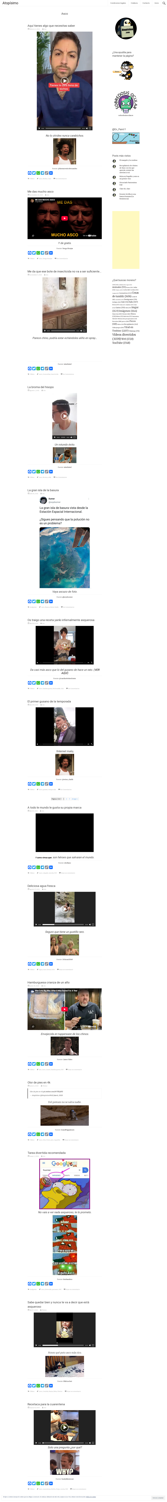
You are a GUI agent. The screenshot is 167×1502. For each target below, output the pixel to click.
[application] (64, 81)
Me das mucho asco (41, 191)
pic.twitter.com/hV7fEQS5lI (53, 1092)
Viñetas (134, 331)
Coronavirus (125, 293)
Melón (53, 1489)
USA (62, 688)
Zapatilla (57, 1140)
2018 (115, 284)
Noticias (127, 316)
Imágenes (33, 607)
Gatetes (130, 305)
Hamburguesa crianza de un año (49, 982)
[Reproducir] (39, 128)
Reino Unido (54, 607)
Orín (53, 969)
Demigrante (130, 299)
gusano (45, 789)
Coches (134, 290)
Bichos (45, 179)
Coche (126, 290)
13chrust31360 (67, 959)
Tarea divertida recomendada (47, 1152)
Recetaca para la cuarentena (46, 1404)
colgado (45, 873)
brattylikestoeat (68, 1479)
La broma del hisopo (41, 387)
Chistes (119, 290)
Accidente (122, 284)
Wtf (55, 873)
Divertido (48, 1289)
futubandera (67, 1279)
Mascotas (117, 314)
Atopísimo (10, 3)
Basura (47, 607)
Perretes (116, 321)
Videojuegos (118, 327)
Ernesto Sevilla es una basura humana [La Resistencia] (128, 196)
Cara (49, 179)
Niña (55, 1391)
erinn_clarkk (68, 779)
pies (52, 1140)
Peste (48, 1140)
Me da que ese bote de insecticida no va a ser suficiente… (64, 271)
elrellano (67, 863)
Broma (45, 477)
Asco (40, 179)
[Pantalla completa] (90, 128)
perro (125, 321)
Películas (121, 318)
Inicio (157, 3)
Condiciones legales (118, 3)
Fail (124, 302)
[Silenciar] (87, 128)
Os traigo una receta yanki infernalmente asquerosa (61, 620)
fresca (49, 969)
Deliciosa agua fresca (41, 886)
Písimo (45, 1086)
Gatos (120, 308)
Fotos (115, 305)
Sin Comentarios (61, 179)
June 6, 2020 (58, 1095)
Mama (51, 1391)
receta (62, 1489)
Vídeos (32, 179)
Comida (45, 1391)
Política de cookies (91, 1497)
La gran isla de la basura (43, 490)
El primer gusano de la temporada (49, 701)
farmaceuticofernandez (68, 169)
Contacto (146, 3)
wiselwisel (68, 364)
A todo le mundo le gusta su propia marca (54, 807)
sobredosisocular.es (125, 115)
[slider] (63, 128)
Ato (45, 29)
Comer (48, 1069)
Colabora (134, 3)
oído (49, 477)
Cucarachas (46, 374)
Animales (119, 287)
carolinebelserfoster (68, 678)
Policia (120, 324)
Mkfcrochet (67, 1381)
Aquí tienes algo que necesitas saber (51, 25)
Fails (133, 302)
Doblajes (116, 302)
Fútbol (122, 304)
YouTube (121, 342)
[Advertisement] (125, 240)
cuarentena (46, 1489)
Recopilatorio (131, 324)
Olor (44, 1140)
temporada (52, 789)
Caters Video (67, 1059)
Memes (126, 314)
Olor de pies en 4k (39, 1082)
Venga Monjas (67, 248)
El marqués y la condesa (128, 160)
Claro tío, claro (125, 189)
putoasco (55, 1289)
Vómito (59, 1391)
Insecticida (54, 374)
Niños (119, 316)
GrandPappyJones (67, 1130)
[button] (65, 81)
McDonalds (56, 688)
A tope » (75, 799)
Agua (41, 969)
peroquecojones (131, 318)
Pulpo (58, 1489)
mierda (51, 873)
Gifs (128, 308)
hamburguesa (47, 688)
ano (40, 1069)
